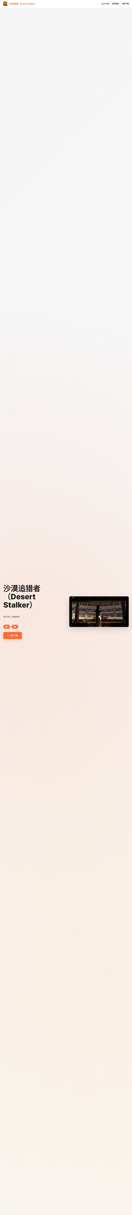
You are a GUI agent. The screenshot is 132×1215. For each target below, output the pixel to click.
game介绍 (105, 4)
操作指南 (115, 4)
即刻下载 (125, 4)
